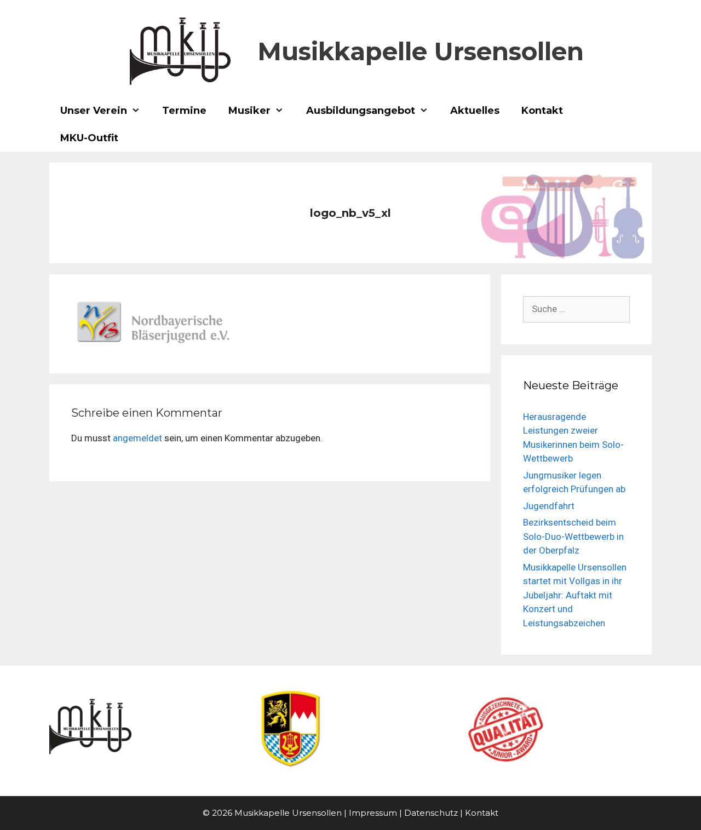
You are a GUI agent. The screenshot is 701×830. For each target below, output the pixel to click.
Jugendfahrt (548, 505)
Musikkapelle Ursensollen (420, 51)
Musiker (249, 111)
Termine (184, 111)
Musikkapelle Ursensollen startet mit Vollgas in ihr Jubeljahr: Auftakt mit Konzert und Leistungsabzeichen (575, 595)
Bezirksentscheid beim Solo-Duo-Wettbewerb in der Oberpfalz (573, 536)
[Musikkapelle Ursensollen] (180, 50)
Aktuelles (474, 111)
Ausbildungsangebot (360, 111)
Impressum (373, 813)
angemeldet (137, 438)
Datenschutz (431, 813)
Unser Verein (93, 111)
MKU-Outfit (89, 138)
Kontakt (542, 111)
